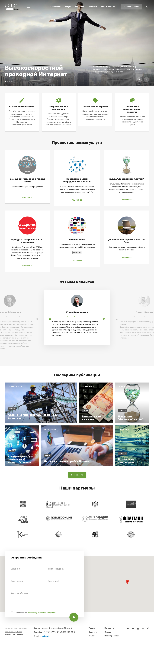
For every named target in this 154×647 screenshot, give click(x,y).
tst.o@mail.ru (45, 636)
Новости (93, 632)
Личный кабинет (107, 7)
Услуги (68, 7)
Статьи (108, 632)
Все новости (77, 475)
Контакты (92, 7)
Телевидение (55, 7)
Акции (92, 636)
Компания (79, 7)
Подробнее (27, 197)
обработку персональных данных (42, 613)
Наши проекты (111, 636)
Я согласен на (36, 613)
